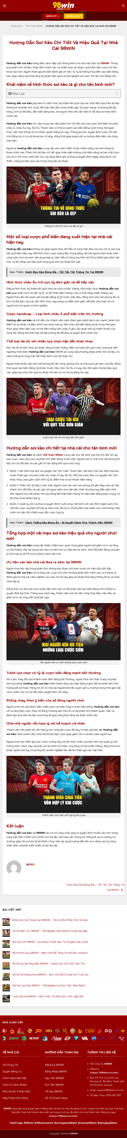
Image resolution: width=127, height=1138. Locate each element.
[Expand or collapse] (117, 93)
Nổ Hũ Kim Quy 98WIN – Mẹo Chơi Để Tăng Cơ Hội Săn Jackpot (50, 952)
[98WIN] (63, 6)
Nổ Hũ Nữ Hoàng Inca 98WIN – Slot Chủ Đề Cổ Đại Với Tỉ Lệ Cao (50, 974)
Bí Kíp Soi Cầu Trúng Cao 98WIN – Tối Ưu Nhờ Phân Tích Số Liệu (50, 920)
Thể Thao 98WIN (34, 26)
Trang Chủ (17, 26)
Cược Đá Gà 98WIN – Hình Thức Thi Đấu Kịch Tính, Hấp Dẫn (48, 996)
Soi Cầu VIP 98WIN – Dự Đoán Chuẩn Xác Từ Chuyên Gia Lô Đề (50, 941)
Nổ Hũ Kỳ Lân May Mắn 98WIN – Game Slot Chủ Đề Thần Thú (48, 963)
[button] (4, 6)
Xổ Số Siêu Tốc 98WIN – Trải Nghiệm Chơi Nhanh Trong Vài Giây (49, 931)
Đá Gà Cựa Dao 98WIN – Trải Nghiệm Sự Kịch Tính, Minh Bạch (48, 985)
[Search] (123, 6)
